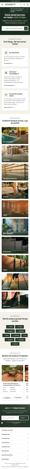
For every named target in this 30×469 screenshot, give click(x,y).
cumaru (20, 327)
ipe (25, 335)
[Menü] (2, 4)
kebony (16, 344)
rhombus (16, 335)
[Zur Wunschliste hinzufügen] (20, 367)
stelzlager (21, 339)
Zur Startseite (8, 63)
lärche (11, 327)
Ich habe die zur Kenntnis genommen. (16, 423)
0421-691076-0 (16, 1)
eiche (7, 335)
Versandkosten (14, 464)
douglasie (10, 331)
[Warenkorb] (27, 4)
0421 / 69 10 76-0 (8, 107)
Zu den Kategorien (9, 85)
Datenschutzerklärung (16, 422)
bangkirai (21, 331)
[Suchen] (21, 4)
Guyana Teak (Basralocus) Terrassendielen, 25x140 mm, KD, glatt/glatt (11, 384)
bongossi (10, 339)
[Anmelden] (24, 4)
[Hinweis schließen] (27, 8)
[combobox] (15, 28)
